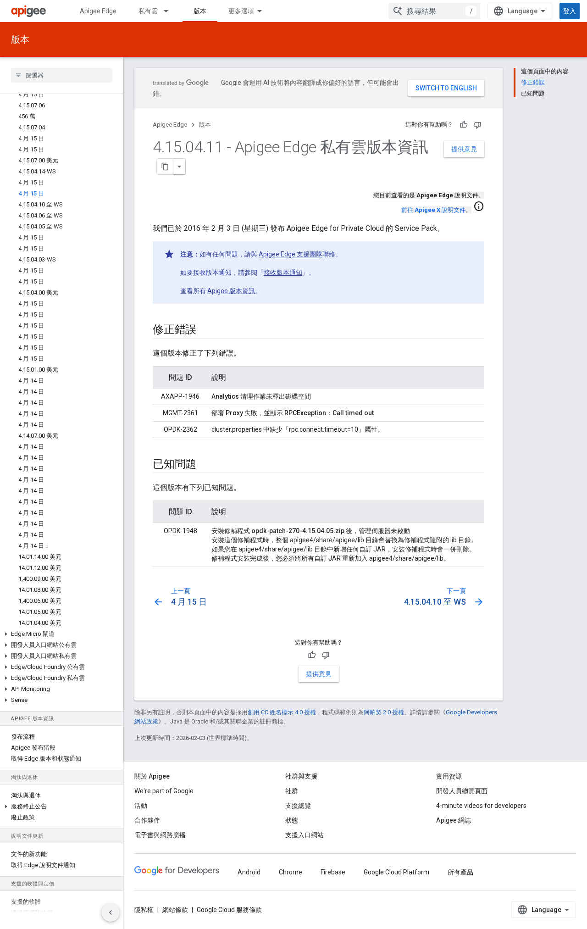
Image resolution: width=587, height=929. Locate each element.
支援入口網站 (304, 835)
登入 (569, 11)
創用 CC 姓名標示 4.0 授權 (282, 712)
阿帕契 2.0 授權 (384, 712)
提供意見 (464, 149)
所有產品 (460, 872)
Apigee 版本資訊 (231, 291)
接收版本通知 (283, 272)
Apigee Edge (98, 11)
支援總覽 (298, 805)
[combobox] (434, 11)
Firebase (333, 872)
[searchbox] (61, 75)
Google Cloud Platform (396, 872)
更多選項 (241, 11)
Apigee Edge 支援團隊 (290, 254)
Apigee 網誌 (453, 820)
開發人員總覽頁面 (461, 791)
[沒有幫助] (477, 125)
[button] (61, 634)
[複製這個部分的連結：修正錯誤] (205, 330)
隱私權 (144, 909)
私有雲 (148, 11)
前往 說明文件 (433, 209)
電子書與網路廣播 (160, 835)
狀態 (291, 820)
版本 (200, 11)
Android (249, 872)
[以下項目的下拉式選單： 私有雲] (170, 11)
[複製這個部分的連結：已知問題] (205, 464)
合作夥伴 (147, 820)
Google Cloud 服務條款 (229, 909)
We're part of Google (164, 791)
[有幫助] (464, 125)
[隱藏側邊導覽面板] (110, 912)
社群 (291, 791)
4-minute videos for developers (481, 805)
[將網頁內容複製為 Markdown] (165, 166)
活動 (140, 805)
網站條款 (175, 909)
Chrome (290, 872)
